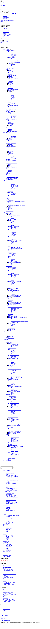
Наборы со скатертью (13, 209)
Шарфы (10, 130)
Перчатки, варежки (12, 131)
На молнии (13, 65)
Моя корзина (3, 22)
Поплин (13, 184)
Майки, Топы (11, 90)
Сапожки (10, 125)
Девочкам (8, 173)
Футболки (10, 113)
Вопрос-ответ (6, 32)
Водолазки (10, 76)
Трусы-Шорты (14, 158)
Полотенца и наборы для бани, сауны (16, 205)
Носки (9, 122)
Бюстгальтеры (14, 103)
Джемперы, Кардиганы (11, 79)
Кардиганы (10, 83)
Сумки (9, 330)
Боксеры (13, 156)
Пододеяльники (11, 195)
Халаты (10, 63)
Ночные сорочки (12, 57)
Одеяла (7, 199)
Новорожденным (9, 179)
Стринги (13, 97)
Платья (7, 104)
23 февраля (5, 524)
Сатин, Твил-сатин (15, 188)
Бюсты (9, 102)
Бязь (12, 187)
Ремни (7, 337)
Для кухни (10, 202)
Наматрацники (11, 197)
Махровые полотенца (13, 204)
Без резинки (13, 193)
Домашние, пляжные (13, 105)
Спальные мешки (9, 211)
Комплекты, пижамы (13, 51)
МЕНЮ (2, 40)
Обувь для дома (9, 124)
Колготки (10, 120)
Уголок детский (11, 206)
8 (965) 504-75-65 (14, 13)
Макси (12, 95)
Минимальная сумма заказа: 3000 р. (8, 20)
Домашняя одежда (10, 50)
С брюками (10, 88)
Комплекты (10, 134)
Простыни (10, 192)
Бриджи (10, 72)
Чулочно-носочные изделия (12, 119)
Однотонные (14, 115)
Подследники (11, 123)
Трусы (9, 91)
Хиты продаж (6, 541)
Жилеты (10, 84)
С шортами (13, 55)
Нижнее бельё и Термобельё (12, 150)
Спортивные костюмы (11, 109)
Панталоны (10, 100)
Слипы (12, 96)
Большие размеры (7, 460)
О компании (6, 17)
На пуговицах (14, 67)
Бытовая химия (11, 328)
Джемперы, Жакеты (10, 146)
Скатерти (8, 207)
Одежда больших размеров (12, 78)
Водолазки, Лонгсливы (11, 75)
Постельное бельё (12, 182)
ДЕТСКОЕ (5, 172)
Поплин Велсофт (15, 186)
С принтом (13, 116)
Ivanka (4, 212)
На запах (13, 64)
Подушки (8, 198)
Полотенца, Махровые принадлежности (15, 201)
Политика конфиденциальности (8, 624)
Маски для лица (11, 329)
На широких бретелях (16, 59)
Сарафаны (8, 108)
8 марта (4, 525)
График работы (6, 35)
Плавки (12, 157)
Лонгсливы (10, 77)
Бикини (12, 92)
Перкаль (13, 189)
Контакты (5, 18)
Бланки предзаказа (7, 34)
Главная (5, 16)
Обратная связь (4, 618)
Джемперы (10, 81)
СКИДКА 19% (6, 523)
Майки (9, 112)
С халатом (13, 56)
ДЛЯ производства (10, 338)
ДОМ (4, 180)
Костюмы (8, 85)
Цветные (13, 117)
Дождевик (10, 336)
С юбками (10, 86)
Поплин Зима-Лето (15, 185)
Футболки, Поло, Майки (11, 163)
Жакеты (10, 82)
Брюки (7, 69)
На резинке (13, 194)
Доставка (5, 33)
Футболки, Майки (10, 111)
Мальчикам (8, 174)
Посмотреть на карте (5, 620)
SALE (4, 341)
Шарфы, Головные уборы (11, 127)
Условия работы (6, 30)
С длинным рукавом (15, 62)
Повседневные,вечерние (13, 106)
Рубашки (8, 159)
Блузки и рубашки (10, 68)
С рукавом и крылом (15, 61)
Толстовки (8, 110)
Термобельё (10, 99)
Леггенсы (10, 71)
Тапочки (10, 126)
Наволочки (10, 191)
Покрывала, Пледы (10, 200)
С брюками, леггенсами (16, 52)
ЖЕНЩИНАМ (6, 49)
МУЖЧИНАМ (6, 132)
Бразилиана (13, 93)
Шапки (10, 129)
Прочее (7, 326)
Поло (9, 165)
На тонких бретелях (15, 58)
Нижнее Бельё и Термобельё (12, 89)
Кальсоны (10, 151)
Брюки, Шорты (9, 139)
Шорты (10, 74)
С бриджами (13, 54)
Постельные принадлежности (12, 181)
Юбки (7, 118)
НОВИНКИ (5, 339)
